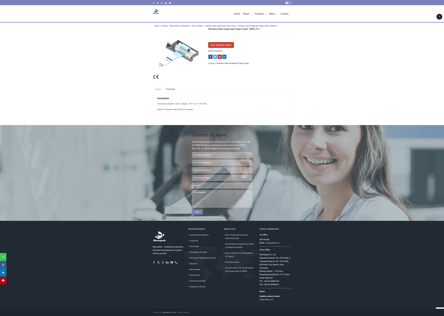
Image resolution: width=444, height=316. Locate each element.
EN (287, 3)
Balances (193, 264)
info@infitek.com (273, 243)
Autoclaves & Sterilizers (199, 235)
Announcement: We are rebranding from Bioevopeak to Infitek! (239, 269)
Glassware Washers (198, 281)
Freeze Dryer (195, 275)
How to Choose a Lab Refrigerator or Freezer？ (239, 255)
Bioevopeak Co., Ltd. (169, 312)
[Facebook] (154, 262)
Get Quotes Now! (221, 44)
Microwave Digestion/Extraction (203, 258)
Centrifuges (194, 246)
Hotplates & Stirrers (197, 287)
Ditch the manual (232, 262)
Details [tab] (158, 89)
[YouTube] (171, 262)
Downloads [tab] (170, 89)
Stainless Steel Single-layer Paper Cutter (232, 63)
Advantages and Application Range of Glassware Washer (239, 245)
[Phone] (176, 262)
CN (290, 3)
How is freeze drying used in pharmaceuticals (236, 236)
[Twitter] (158, 262)
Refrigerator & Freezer (198, 252)
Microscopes (195, 269)
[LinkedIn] (167, 262)
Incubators (194, 241)
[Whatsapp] (163, 262)
